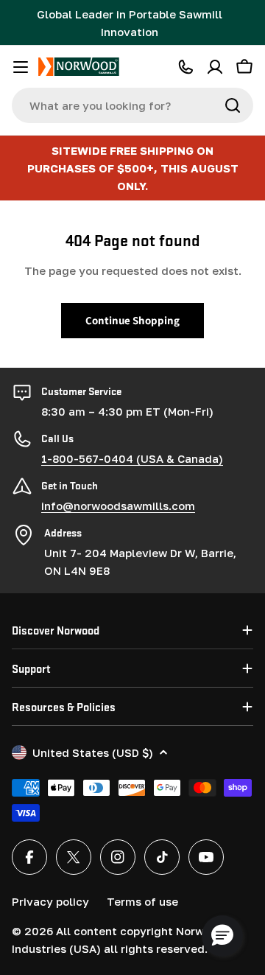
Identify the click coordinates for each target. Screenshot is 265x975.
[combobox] (132, 105)
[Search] (232, 105)
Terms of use (142, 901)
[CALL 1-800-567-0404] (185, 67)
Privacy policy (50, 901)
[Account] (215, 67)
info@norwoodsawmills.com (118, 505)
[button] (222, 936)
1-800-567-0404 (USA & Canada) (132, 458)
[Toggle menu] (20, 67)
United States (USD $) (92, 752)
